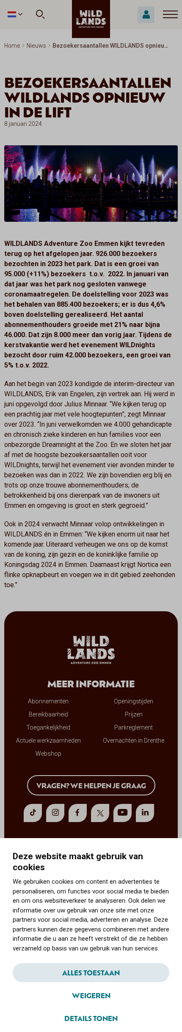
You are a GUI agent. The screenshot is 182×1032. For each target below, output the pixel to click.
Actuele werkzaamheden (48, 740)
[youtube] (122, 813)
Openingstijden (133, 701)
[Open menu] (170, 15)
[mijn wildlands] (146, 14)
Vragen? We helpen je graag (91, 785)
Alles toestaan (91, 972)
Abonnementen (48, 701)
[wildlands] (91, 19)
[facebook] (78, 813)
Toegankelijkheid (48, 727)
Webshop (48, 753)
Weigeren (91, 995)
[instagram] (55, 813)
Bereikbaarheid (48, 714)
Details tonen (91, 1018)
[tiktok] (33, 813)
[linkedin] (145, 813)
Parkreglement (133, 727)
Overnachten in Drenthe (133, 740)
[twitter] (100, 813)
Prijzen (134, 714)
